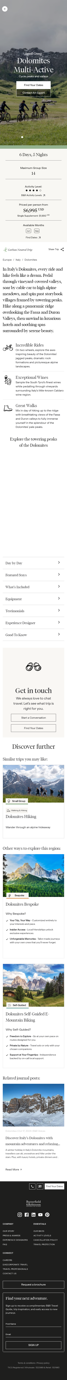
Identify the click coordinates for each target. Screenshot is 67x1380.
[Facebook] (26, 1214)
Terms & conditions (26, 1363)
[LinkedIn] (33, 1214)
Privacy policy (43, 1363)
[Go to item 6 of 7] (41, 137)
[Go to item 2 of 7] (26, 137)
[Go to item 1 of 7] (22, 137)
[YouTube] (40, 1214)
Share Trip (53, 249)
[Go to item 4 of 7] (33, 137)
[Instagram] (19, 1214)
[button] (5, 9)
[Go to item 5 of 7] (37, 137)
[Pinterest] (47, 1214)
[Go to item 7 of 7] (45, 137)
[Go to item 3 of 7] (30, 137)
